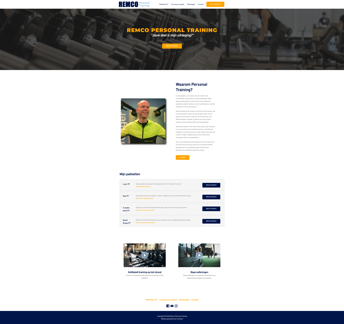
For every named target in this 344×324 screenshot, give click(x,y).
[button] (215, 4)
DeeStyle (180, 319)
